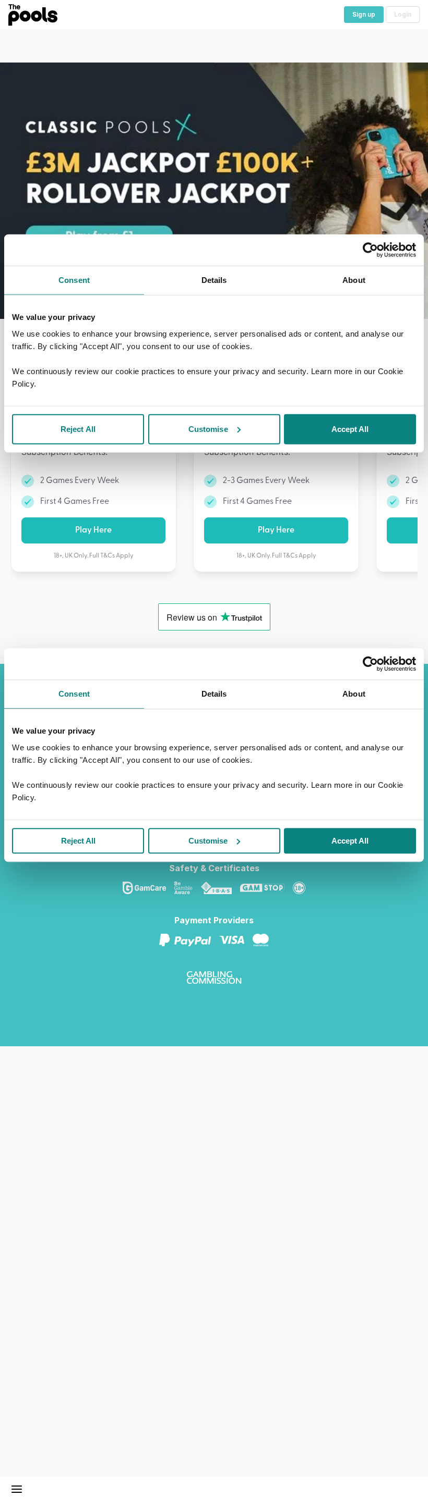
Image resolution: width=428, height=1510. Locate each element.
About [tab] (353, 693)
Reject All (78, 840)
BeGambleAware (187, 888)
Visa (236, 940)
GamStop (266, 888)
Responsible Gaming (303, 888)
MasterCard (265, 940)
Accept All (349, 840)
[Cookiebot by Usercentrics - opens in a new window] (370, 664)
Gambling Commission (218, 977)
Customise (208, 840)
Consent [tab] (74, 693)
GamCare (148, 888)
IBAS (220, 888)
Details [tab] (214, 693)
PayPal (189, 940)
